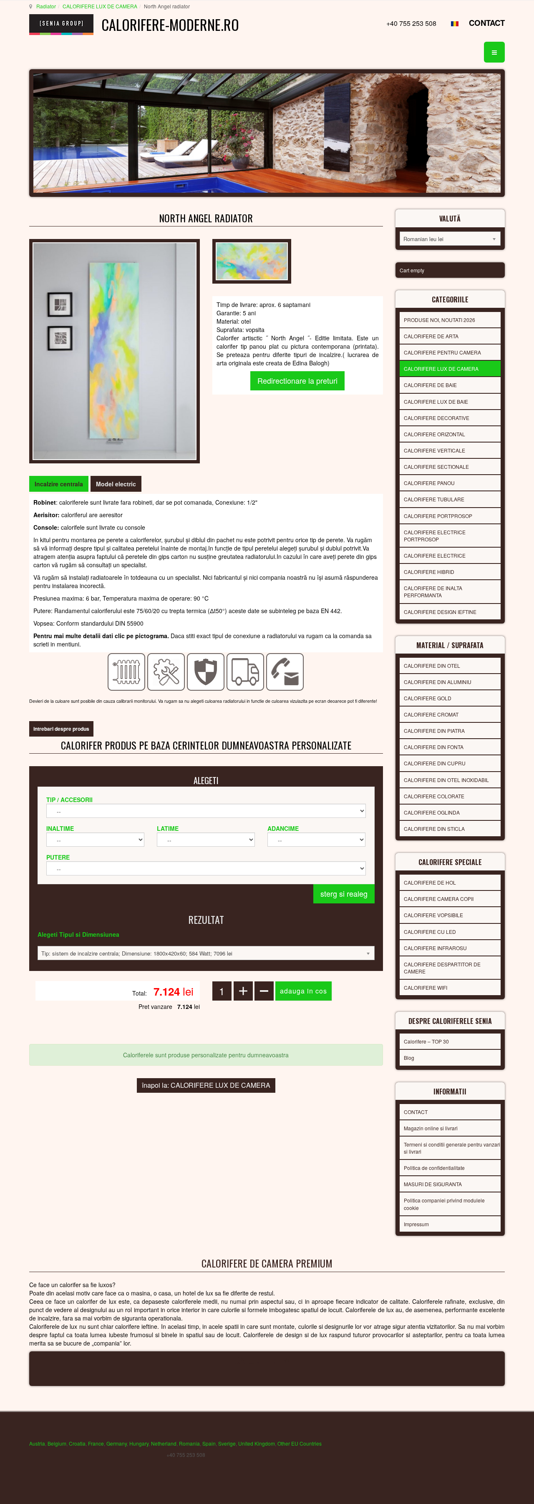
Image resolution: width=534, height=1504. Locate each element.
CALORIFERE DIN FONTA (433, 746)
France (96, 1443)
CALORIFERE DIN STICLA (434, 828)
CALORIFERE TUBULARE (434, 499)
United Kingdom (256, 1443)
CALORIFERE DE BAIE (430, 384)
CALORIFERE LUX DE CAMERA (100, 6)
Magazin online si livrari (431, 1128)
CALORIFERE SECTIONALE (436, 466)
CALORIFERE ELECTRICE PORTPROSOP (435, 535)
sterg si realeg (344, 893)
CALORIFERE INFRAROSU (435, 947)
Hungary (139, 1443)
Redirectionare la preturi (297, 380)
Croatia (77, 1443)
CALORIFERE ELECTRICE (435, 555)
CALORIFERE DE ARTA (431, 336)
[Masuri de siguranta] (206, 671)
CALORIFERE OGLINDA (432, 812)
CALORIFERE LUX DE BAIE (436, 401)
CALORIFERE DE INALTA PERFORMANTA (433, 591)
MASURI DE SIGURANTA (433, 1183)
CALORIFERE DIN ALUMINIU (437, 681)
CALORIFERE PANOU (429, 482)
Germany (116, 1443)
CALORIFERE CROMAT (431, 714)
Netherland (163, 1443)
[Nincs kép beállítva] (114, 350)
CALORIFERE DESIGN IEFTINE (440, 611)
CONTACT (487, 22)
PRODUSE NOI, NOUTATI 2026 (439, 319)
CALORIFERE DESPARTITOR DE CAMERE (442, 968)
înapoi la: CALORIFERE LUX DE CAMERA (206, 1085)
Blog (409, 1057)
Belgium (57, 1443)
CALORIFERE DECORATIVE (436, 417)
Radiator (46, 6)
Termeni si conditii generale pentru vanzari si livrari (452, 1148)
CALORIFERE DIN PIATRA (434, 730)
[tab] (58, 484)
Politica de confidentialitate (434, 1167)
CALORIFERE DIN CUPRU (435, 763)
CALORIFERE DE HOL (430, 882)
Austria (37, 1443)
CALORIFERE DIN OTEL (432, 665)
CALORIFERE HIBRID (429, 571)
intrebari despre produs (61, 728)
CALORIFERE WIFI (425, 987)
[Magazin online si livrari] (245, 671)
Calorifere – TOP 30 (426, 1041)
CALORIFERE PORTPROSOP (438, 515)
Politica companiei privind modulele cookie (444, 1204)
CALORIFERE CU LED (430, 931)
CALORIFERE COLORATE (434, 796)
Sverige (227, 1443)
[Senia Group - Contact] (285, 671)
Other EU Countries (299, 1443)
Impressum (416, 1223)
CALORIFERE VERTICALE (434, 450)
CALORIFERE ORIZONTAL (434, 434)
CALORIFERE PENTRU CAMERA (442, 352)
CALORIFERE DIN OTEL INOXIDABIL (446, 779)
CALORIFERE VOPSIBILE (433, 914)
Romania (189, 1443)
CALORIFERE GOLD (427, 698)
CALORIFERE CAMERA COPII (439, 898)
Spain (209, 1443)
